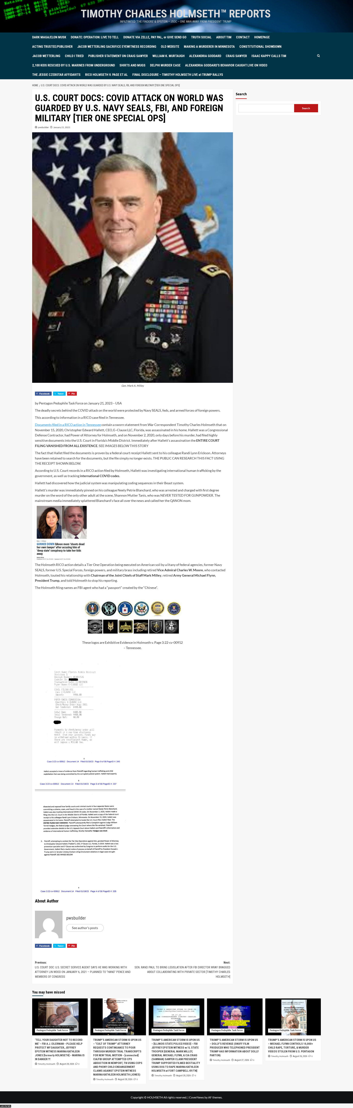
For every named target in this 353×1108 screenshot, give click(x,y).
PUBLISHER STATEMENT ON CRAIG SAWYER (118, 56)
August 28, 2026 (67, 1064)
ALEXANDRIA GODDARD (205, 56)
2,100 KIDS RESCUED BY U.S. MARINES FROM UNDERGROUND (73, 65)
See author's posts (85, 928)
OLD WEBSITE (170, 46)
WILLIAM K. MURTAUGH (168, 56)
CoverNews (196, 1097)
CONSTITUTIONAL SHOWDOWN (260, 46)
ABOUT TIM (223, 37)
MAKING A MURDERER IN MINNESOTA (209, 46)
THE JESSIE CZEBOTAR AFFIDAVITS (56, 75)
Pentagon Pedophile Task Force (52, 1030)
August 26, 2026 (300, 1056)
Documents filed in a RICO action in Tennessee (68, 425)
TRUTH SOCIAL (201, 37)
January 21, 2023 (61, 127)
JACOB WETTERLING (46, 56)
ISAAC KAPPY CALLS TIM (269, 56)
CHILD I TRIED (74, 56)
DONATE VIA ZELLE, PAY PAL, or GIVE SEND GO (154, 37)
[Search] (318, 56)
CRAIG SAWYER (236, 56)
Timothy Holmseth (46, 1064)
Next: (182, 969)
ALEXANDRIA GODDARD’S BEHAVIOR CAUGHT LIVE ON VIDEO (226, 65)
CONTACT (243, 37)
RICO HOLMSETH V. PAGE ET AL (106, 75)
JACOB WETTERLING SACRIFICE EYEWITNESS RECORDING (116, 46)
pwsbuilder (43, 127)
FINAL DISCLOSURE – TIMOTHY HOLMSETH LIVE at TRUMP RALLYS (177, 75)
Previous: (83, 969)
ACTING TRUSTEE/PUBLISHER (52, 46)
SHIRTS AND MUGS (132, 65)
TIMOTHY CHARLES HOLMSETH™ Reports (176, 13)
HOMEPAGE (262, 37)
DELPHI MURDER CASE (165, 65)
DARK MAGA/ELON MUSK (49, 37)
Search (241, 94)
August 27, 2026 (242, 1060)
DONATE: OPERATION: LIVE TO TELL (95, 37)
